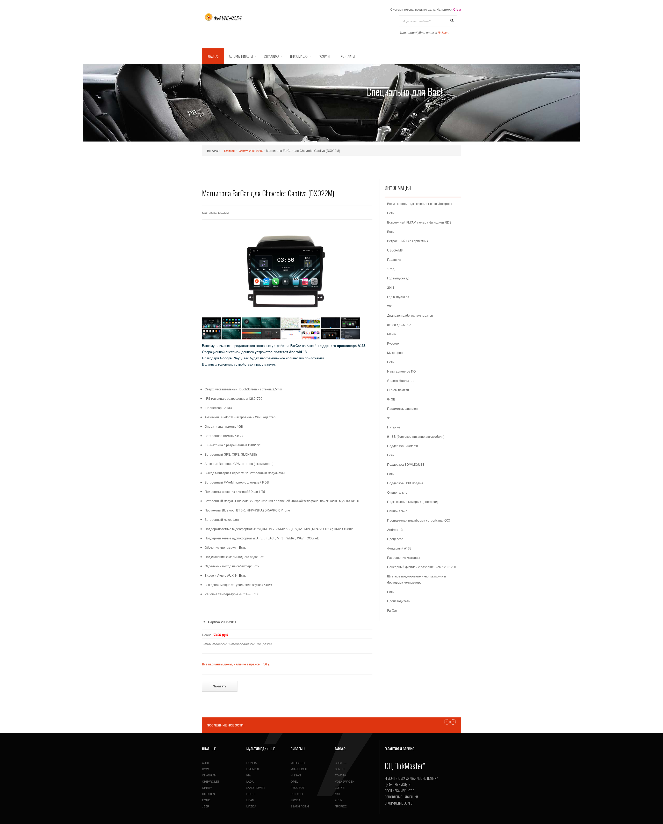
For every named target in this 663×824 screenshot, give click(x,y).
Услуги (324, 56)
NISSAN (296, 775)
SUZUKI (340, 769)
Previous (447, 722)
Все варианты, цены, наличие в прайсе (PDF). (236, 664)
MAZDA (251, 806)
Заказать (219, 686)
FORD (206, 800)
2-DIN (338, 800)
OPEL (294, 781)
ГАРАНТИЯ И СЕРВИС (399, 748)
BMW (205, 769)
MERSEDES (298, 763)
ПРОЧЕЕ (341, 806)
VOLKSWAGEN (345, 781)
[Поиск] (452, 20)
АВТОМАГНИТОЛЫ (241, 56)
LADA (250, 781)
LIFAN (250, 800)
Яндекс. (443, 32)
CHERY (207, 787)
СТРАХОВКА (271, 56)
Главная (213, 56)
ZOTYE (339, 787)
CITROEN (208, 794)
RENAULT (297, 794)
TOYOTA (340, 775)
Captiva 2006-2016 (251, 151)
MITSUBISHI (299, 769)
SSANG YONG (300, 806)
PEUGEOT (298, 787)
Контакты (348, 56)
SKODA (295, 800)
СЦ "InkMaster (404, 765)
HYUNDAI (252, 769)
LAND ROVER (255, 787)
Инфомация (299, 56)
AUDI (205, 763)
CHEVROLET (210, 781)
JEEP (205, 806)
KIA (248, 775)
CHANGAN (209, 775)
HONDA (251, 763)
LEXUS (250, 794)
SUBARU (341, 763)
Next (453, 722)
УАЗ (337, 794)
